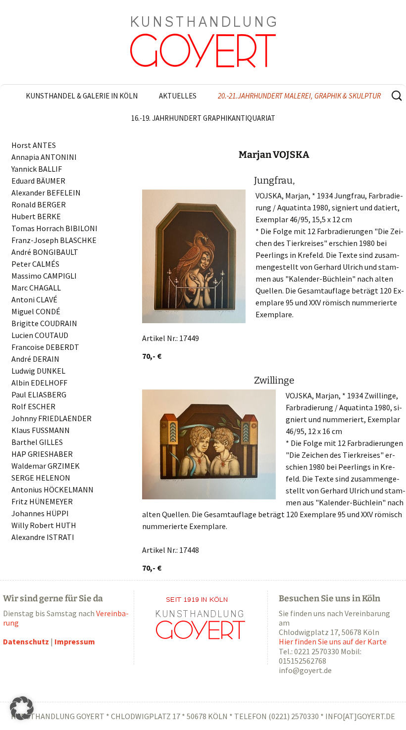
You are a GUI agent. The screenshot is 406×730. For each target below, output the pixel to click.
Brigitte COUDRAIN (44, 323)
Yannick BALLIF (36, 169)
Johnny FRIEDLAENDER (51, 418)
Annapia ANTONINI (44, 157)
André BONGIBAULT (44, 252)
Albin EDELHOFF (39, 383)
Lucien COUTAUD (39, 335)
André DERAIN (35, 359)
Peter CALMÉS (35, 264)
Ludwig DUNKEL (38, 371)
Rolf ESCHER (33, 406)
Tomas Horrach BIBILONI (54, 228)
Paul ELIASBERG (38, 394)
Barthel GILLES (37, 442)
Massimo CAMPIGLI (44, 276)
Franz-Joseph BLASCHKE (54, 240)
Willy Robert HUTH (43, 525)
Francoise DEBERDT (45, 347)
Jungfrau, (274, 180)
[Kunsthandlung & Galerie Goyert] (203, 42)
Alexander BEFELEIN (46, 192)
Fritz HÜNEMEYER (42, 501)
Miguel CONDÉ (35, 311)
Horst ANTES (33, 145)
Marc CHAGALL (36, 287)
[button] (22, 708)
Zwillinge (274, 380)
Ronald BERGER (38, 204)
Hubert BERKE (36, 216)
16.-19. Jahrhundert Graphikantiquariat (203, 118)
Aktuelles (178, 95)
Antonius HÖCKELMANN (52, 489)
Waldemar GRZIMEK (45, 466)
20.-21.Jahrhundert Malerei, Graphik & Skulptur (299, 95)
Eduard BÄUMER (38, 181)
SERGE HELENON (40, 478)
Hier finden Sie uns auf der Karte (333, 641)
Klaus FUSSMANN (40, 430)
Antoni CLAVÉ (34, 299)
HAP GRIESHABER (42, 454)
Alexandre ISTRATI (42, 537)
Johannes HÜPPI (40, 513)
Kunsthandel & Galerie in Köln (82, 95)
